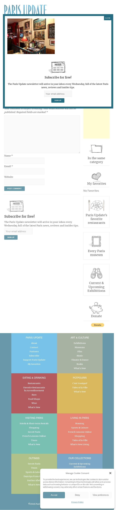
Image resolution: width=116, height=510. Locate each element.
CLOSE (107, 18)
